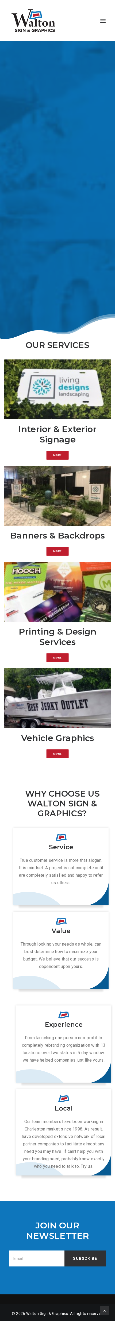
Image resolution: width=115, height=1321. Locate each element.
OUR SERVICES (57, 135)
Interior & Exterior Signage (57, 434)
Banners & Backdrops (57, 535)
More (57, 455)
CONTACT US (57, 153)
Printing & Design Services (57, 636)
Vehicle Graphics (57, 738)
